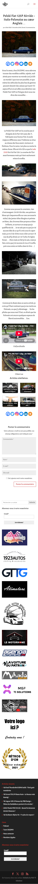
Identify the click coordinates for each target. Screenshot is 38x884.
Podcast (6, 826)
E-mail (6, 514)
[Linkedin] (26, 64)
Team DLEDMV (8, 830)
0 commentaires (30, 27)
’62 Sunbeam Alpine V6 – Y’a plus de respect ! (18, 815)
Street (23, 27)
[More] (30, 64)
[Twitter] (12, 64)
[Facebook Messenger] (21, 64)
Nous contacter (8, 834)
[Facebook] (8, 64)
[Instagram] (17, 64)
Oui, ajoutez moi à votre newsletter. (20, 478)
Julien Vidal (8, 27)
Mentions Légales (9, 837)
